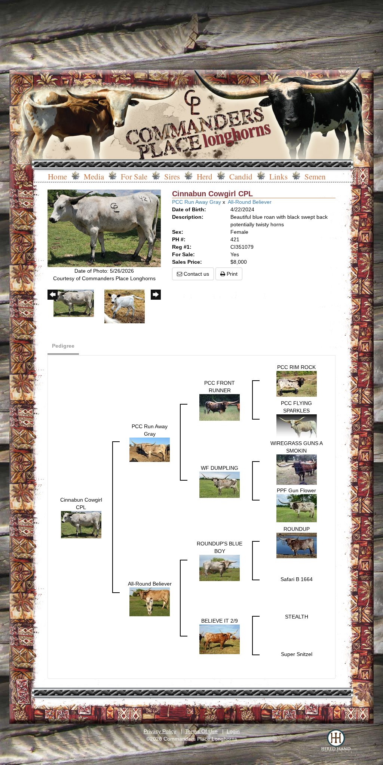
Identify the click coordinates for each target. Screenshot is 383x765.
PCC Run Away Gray (196, 202)
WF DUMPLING (219, 468)
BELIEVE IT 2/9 (219, 621)
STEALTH (296, 617)
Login (233, 731)
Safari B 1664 (297, 579)
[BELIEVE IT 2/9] (219, 639)
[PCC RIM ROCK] (296, 383)
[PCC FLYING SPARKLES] (296, 426)
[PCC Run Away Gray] (149, 449)
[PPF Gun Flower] (296, 508)
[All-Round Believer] (149, 601)
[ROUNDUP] (296, 545)
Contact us (195, 274)
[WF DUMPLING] (219, 484)
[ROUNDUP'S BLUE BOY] (219, 568)
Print (231, 274)
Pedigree (63, 346)
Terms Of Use (201, 731)
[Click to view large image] (104, 228)
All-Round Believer (250, 202)
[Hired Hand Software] (335, 740)
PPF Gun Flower (296, 490)
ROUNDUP (297, 529)
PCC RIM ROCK (296, 367)
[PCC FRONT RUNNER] (219, 407)
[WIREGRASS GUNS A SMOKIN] (296, 469)
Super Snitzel (296, 654)
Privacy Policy (160, 731)
